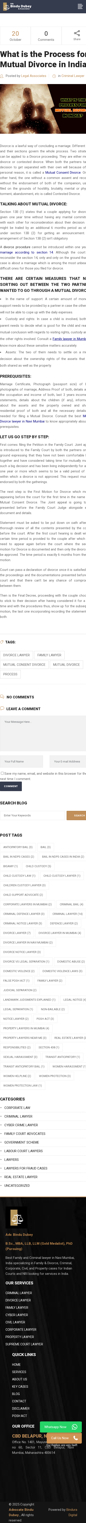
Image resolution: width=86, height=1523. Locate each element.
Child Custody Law (19, 875)
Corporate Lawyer (21, 1329)
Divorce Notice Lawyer (22, 952)
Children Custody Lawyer (24, 885)
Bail (46, 847)
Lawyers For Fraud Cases (25, 1168)
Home (16, 1364)
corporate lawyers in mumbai (27, 904)
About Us (19, 1379)
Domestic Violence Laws (62, 971)
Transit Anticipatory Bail (24, 1066)
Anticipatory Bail (18, 847)
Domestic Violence (19, 971)
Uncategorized (17, 1186)
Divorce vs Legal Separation (26, 961)
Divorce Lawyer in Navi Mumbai (28, 942)
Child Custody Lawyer (61, 875)
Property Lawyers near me (25, 1038)
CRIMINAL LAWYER (19, 1293)
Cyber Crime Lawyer (21, 1125)
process (10, 674)
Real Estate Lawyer (20, 1177)
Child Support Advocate (23, 894)
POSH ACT (45, 1018)
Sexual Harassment (20, 1057)
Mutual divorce (66, 665)
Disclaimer (21, 1408)
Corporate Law (17, 1108)
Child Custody (38, 866)
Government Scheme (21, 1142)
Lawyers (11, 1160)
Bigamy (10, 866)
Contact (19, 1401)
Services (19, 1372)
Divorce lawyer (16, 655)
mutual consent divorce (24, 665)
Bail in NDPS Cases (18, 856)
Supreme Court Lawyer (24, 1344)
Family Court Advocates (24, 1134)
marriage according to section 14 (26, 252)
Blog (16, 1394)
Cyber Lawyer (17, 1315)
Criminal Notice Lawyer (22, 923)
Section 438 (49, 1047)
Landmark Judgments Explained (29, 999)
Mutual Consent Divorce (63, 173)
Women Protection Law (22, 1085)
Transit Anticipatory (62, 1057)
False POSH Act (16, 980)
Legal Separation (18, 1009)
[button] (62, 1445)
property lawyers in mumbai (26, 1028)
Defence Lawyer (64, 923)
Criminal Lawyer (73, 76)
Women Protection (55, 1076)
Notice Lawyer (16, 1018)
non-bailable (53, 1009)
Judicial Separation (20, 990)
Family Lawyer (49, 655)
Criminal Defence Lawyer (24, 914)
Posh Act (19, 1416)
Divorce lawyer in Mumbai (60, 933)
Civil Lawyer (15, 1322)
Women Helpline (17, 1076)
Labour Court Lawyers (23, 1151)
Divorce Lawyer (18, 1300)
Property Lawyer (20, 1337)
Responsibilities (17, 1047)
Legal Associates (33, 76)
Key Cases (20, 1386)
